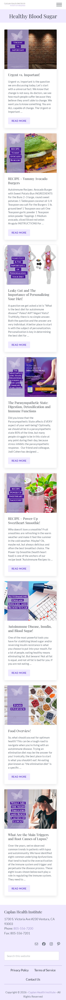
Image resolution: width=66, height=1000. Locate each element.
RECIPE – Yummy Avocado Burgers (27, 181)
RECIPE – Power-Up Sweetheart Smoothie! (24, 520)
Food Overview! (19, 731)
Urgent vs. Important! (24, 75)
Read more (21, 121)
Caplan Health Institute (42, 992)
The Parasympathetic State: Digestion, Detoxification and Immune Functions (29, 407)
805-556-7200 (23, 928)
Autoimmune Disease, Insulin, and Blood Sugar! (30, 628)
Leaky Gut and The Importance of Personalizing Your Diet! (28, 294)
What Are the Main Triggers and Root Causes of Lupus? (28, 837)
